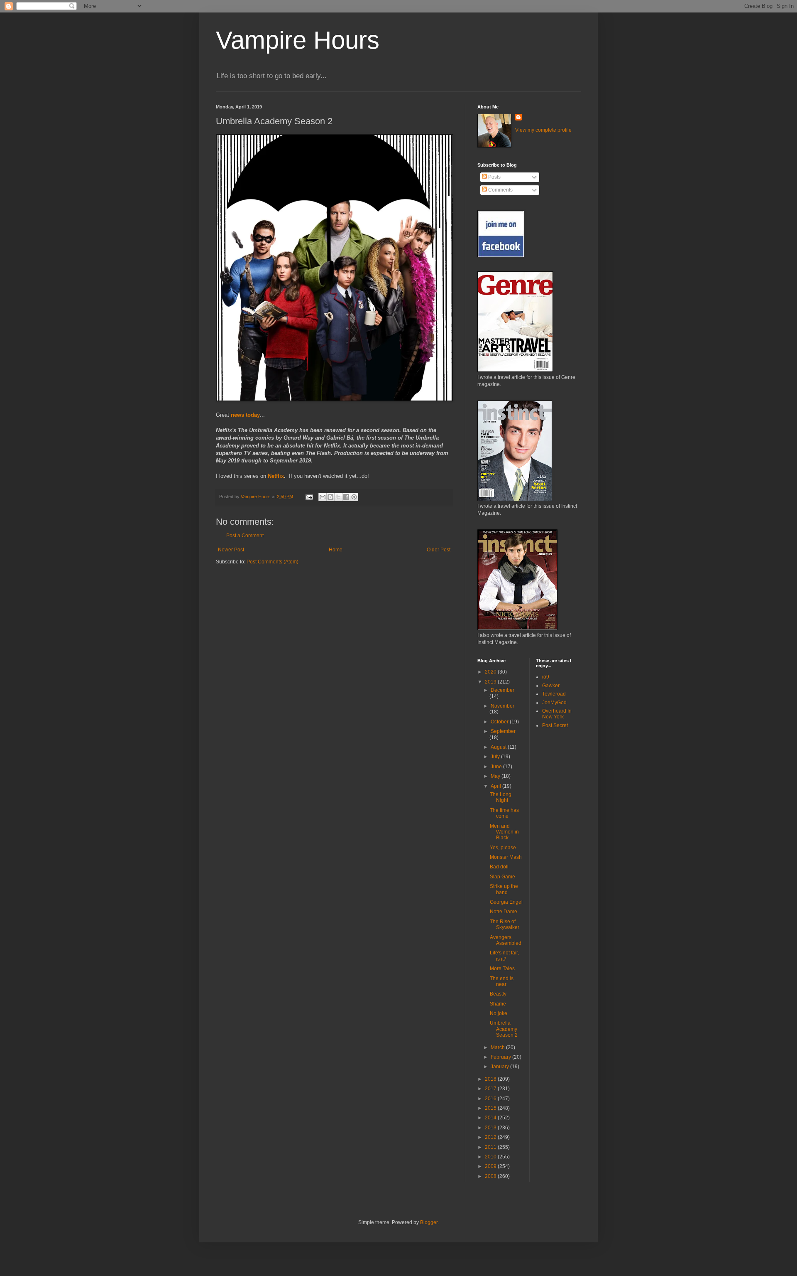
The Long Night (500, 797)
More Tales (502, 968)
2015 (491, 1108)
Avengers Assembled (505, 940)
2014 (491, 1118)
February (501, 1057)
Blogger (429, 1222)
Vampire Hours (297, 40)
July (496, 757)
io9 (545, 677)
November (502, 706)
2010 (491, 1157)
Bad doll (499, 867)
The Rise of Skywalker (504, 924)
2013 (491, 1128)
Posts (494, 177)
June (497, 767)
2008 (491, 1176)
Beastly (498, 994)
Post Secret (555, 725)
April (496, 786)
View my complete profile (543, 130)
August (499, 747)
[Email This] (322, 497)
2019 (491, 682)
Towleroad (554, 694)
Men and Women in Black (504, 832)
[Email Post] (308, 496)
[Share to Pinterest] (354, 497)
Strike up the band (504, 889)
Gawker (551, 685)
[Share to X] (338, 497)
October (500, 722)
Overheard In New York (557, 714)
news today (245, 415)
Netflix (276, 476)
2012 (491, 1137)
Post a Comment (245, 535)
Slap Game (502, 877)
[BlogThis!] (330, 497)
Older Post (438, 550)
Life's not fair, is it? (504, 955)
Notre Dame (503, 912)
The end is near (501, 981)
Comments (500, 190)
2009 (491, 1166)
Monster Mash (506, 857)
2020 (491, 672)
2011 (491, 1147)
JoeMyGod (554, 703)
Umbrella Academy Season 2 (504, 1029)
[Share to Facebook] (346, 497)
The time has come (504, 813)
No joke (498, 1013)
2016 (491, 1098)
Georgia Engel (506, 902)
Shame (498, 1004)
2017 (491, 1089)
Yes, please (503, 848)
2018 (491, 1079)
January (500, 1066)
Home (335, 550)
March (498, 1047)
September (503, 731)
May (496, 776)
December (502, 690)
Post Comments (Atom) (272, 562)
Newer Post (231, 550)
